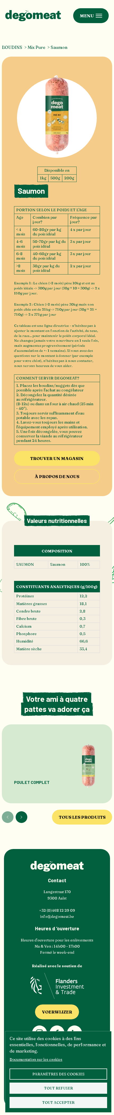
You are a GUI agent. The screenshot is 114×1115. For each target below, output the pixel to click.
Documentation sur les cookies (36, 1059)
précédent (8, 817)
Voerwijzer (57, 1012)
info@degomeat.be (57, 916)
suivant (21, 817)
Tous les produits (82, 817)
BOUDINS (12, 47)
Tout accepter (58, 1102)
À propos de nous (57, 476)
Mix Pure (36, 47)
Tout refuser (58, 1088)
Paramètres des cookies (58, 1074)
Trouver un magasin (57, 458)
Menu (87, 15)
